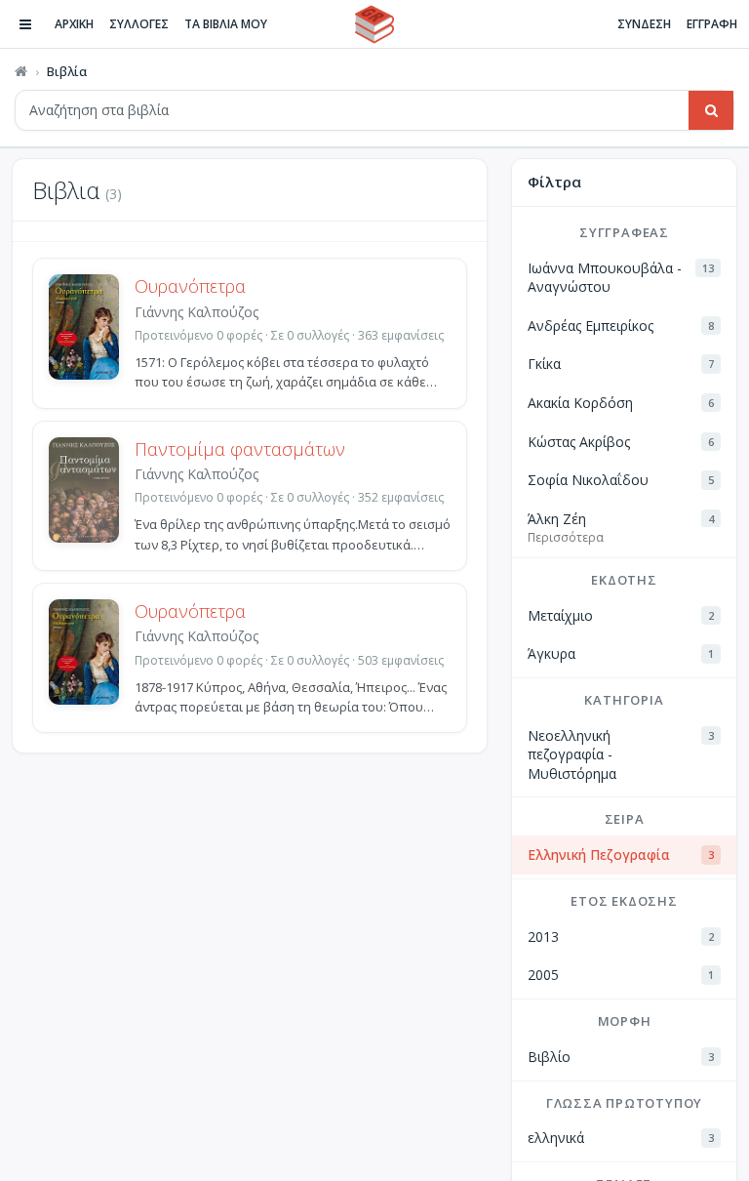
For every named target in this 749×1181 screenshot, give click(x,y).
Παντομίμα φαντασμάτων (240, 449)
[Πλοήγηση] (25, 24)
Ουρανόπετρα (190, 286)
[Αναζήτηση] (711, 110)
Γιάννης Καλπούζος (196, 312)
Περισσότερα (566, 537)
